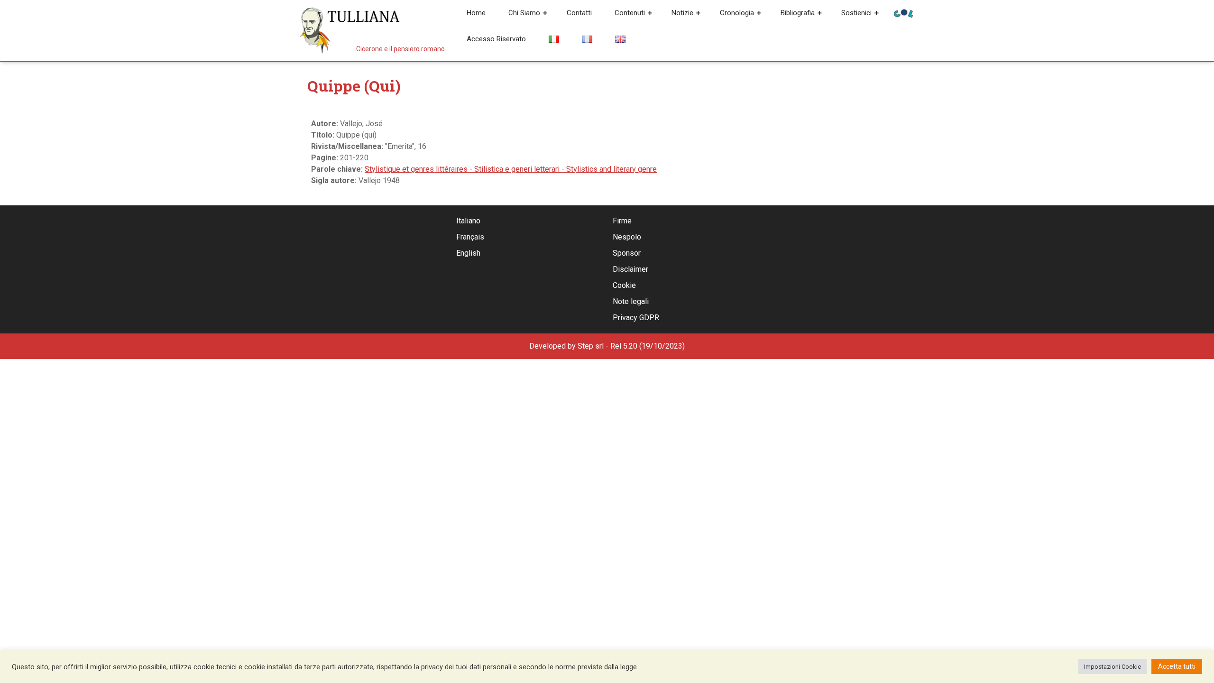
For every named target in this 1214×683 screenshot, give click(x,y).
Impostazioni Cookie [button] (1112, 666)
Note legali (631, 301)
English (468, 253)
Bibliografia (798, 13)
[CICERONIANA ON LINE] (903, 12)
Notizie (682, 13)
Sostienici (856, 13)
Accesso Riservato (496, 39)
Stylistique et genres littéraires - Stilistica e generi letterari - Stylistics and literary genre (511, 169)
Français (470, 236)
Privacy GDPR (636, 317)
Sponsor (627, 253)
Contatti (579, 13)
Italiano (468, 220)
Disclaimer (630, 269)
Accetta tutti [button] (1177, 666)
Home (476, 13)
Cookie (624, 285)
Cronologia (737, 13)
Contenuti (630, 13)
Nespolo (627, 236)
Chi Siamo (524, 13)
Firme (622, 220)
